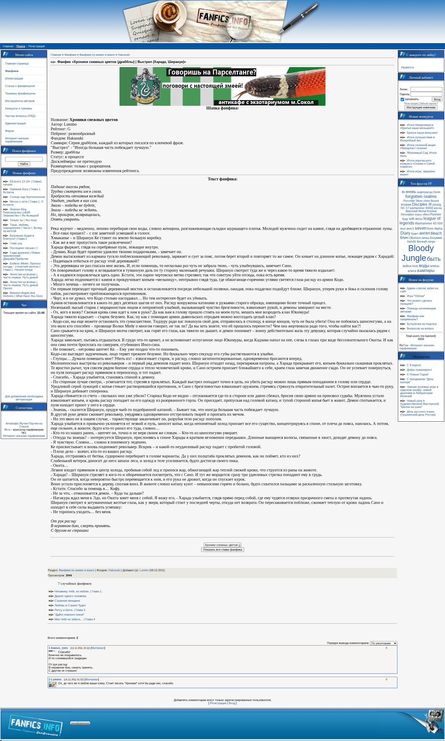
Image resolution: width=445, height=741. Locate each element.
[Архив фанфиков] (411, 724)
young (436, 204)
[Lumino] (57, 683)
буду (405, 218)
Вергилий (412, 211)
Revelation (407, 214)
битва (425, 237)
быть (434, 258)
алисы (434, 266)
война (407, 266)
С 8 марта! (414, 365)
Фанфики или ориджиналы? (412, 318)
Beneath (422, 241)
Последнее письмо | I (24, 247)
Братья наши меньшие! (422, 132)
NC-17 (405, 208)
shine (426, 200)
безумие (436, 238)
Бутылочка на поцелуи (422, 323)
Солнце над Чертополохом (27, 196)
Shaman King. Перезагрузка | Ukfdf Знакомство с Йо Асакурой (21, 212)
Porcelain (409, 200)
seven (420, 228)
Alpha (438, 228)
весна (438, 208)
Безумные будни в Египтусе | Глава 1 (18, 237)
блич (404, 238)
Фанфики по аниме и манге (97, 54)
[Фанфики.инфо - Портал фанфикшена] (35, 724)
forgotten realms (421, 196)
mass (418, 214)
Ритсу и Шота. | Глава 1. (70, 609)
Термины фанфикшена (20, 93)
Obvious (415, 238)
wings (431, 241)
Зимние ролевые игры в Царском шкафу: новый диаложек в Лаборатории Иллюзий (419, 391)
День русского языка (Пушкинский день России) (418, 413)
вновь (411, 192)
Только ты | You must (23, 220)
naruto (411, 241)
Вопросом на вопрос (420, 328)
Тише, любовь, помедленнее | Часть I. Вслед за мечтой (22, 227)
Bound (435, 200)
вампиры (426, 270)
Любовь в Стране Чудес (70, 605)
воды (424, 265)
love (415, 266)
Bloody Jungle (417, 253)
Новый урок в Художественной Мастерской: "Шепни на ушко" (419, 403)
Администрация (15, 123)
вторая (406, 204)
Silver (419, 200)
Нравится (407, 67)
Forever (435, 214)
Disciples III (422, 204)
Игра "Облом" (416, 295)
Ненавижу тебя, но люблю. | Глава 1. (78, 591)
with (412, 219)
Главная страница (17, 63)
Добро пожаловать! (419, 369)
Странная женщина (67, 600)
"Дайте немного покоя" (69, 614)
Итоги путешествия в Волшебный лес (417, 139)
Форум (9, 130)
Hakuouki (124, 54)
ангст (410, 228)
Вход (232, 703)
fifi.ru (7, 429)
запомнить (412, 99)
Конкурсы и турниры (18, 108)
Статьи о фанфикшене (20, 85)
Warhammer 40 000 (429, 223)
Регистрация (218, 703)
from (430, 228)
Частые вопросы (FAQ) (20, 115)
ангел (424, 233)
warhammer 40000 (421, 208)
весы (419, 219)
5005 (421, 339)
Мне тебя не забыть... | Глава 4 (75, 619)
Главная (56, 54)
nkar (403, 228)
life (403, 192)
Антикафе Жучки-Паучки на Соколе (24, 425)
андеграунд (424, 192)
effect (426, 214)
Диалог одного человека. (71, 596)
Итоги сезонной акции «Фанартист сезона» (417, 146)
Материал (97, 647)
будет (414, 233)
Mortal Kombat (427, 211)
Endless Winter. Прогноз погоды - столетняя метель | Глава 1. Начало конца (21, 266)
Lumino (144, 570)
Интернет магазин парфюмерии (17, 140)
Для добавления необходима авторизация (24, 398)
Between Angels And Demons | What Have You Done (23, 294)
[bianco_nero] (57, 652)
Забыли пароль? (429, 103)
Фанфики (70, 54)
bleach (436, 233)
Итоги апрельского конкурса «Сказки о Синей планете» (417, 163)
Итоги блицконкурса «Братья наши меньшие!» (417, 126)
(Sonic (437, 192)
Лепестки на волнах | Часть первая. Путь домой (20, 276)
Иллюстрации (14, 78)
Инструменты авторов (20, 100)
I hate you (16, 243)
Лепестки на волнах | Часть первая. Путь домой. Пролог (21, 285)
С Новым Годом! (418, 374)
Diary (405, 233)
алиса (412, 271)
